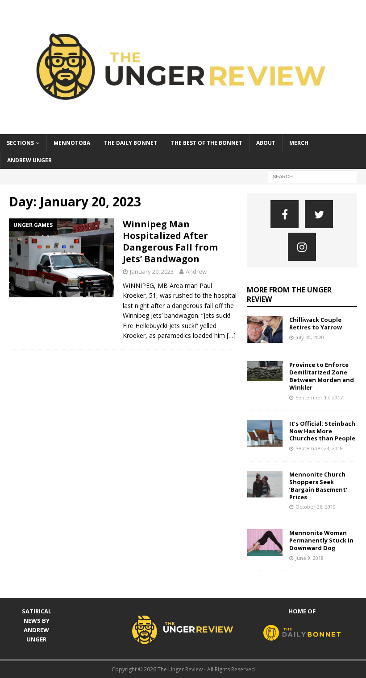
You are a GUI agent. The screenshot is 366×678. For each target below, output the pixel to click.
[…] (231, 335)
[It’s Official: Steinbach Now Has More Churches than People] (265, 433)
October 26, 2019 (315, 506)
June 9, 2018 (309, 558)
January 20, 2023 (152, 271)
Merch (298, 143)
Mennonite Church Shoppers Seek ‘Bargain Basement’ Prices (318, 485)
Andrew (196, 271)
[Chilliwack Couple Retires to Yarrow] (265, 329)
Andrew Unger (29, 160)
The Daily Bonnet (130, 143)
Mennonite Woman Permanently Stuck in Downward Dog (321, 540)
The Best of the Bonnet (206, 143)
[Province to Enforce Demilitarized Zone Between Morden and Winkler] (265, 371)
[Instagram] (302, 247)
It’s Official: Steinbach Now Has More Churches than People (322, 431)
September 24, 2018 (319, 448)
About (265, 143)
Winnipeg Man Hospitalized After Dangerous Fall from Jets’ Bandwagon (170, 241)
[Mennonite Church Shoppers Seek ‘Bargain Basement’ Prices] (265, 484)
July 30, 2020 (309, 337)
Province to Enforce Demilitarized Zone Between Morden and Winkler (321, 376)
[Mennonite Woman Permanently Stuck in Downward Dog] (265, 542)
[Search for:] (312, 176)
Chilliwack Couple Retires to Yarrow (315, 323)
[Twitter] (319, 214)
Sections (20, 143)
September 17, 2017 (319, 397)
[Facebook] (284, 214)
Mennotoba (72, 143)
